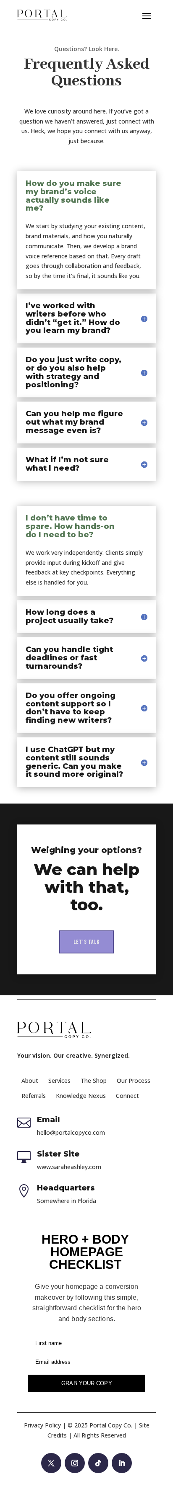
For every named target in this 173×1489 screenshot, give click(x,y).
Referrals (33, 1096)
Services (59, 1081)
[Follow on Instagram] (75, 1463)
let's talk (86, 941)
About (29, 1081)
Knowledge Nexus (81, 1096)
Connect (127, 1096)
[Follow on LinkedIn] (122, 1463)
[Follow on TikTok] (98, 1463)
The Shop (94, 1081)
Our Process (133, 1081)
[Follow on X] (51, 1463)
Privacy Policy (42, 1425)
